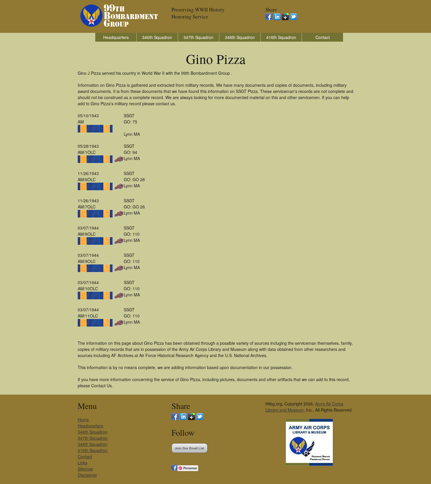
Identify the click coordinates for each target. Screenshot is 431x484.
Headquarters (116, 37)
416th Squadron (281, 37)
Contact (322, 37)
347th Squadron (198, 37)
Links (82, 463)
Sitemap (85, 469)
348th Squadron (240, 37)
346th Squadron (157, 37)
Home (83, 419)
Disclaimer (87, 475)
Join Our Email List (189, 448)
